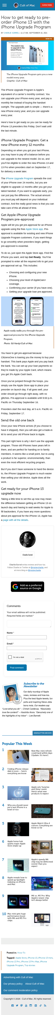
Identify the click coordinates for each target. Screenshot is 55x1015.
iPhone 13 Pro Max (30, 962)
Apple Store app (34, 229)
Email (10, 643)
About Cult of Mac (34, 983)
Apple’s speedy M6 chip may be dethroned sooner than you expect (42, 863)
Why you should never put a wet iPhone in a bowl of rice (17, 807)
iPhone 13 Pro (13, 962)
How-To (49, 39)
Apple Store (21, 958)
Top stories (29, 965)
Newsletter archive (43, 733)
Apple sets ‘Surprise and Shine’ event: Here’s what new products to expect (40, 790)
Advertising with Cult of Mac (18, 977)
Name (10, 632)
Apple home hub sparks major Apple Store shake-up (16, 843)
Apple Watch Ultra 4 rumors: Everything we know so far (42, 825)
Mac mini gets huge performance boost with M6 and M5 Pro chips (16, 917)
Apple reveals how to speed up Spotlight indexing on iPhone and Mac (17, 881)
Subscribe (47, 5)
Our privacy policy (13, 983)
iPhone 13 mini (45, 958)
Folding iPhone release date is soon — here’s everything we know (17, 771)
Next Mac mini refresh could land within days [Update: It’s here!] (41, 753)
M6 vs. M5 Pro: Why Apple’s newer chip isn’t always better (40, 898)
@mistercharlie (37, 567)
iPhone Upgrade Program (19, 178)
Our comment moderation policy (20, 990)
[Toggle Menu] (4, 5)
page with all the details (15, 520)
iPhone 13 (32, 958)
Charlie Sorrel (11, 33)
